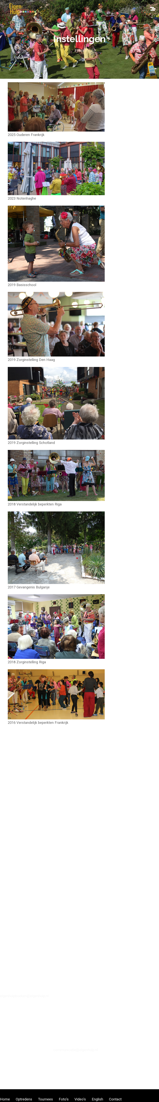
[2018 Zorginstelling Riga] (56, 655)
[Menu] (152, 8)
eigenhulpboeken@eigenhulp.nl (24, 996)
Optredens (24, 1099)
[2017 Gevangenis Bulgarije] (56, 580)
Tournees (45, 1099)
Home (5, 1099)
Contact (115, 1099)
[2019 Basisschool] (56, 278)
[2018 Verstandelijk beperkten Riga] (56, 497)
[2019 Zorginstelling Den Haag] (56, 353)
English (97, 1099)
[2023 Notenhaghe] (56, 192)
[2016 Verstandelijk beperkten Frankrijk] (56, 716)
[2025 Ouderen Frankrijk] (56, 128)
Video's (80, 1099)
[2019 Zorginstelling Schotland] (56, 436)
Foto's (64, 1099)
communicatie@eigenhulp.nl (75, 1050)
